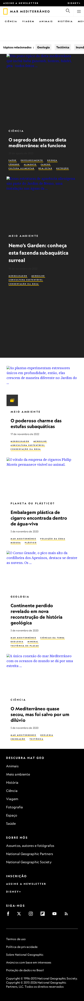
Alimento (30, 164)
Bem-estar (45, 168)
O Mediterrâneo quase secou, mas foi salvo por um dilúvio (40, 714)
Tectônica (62, 47)
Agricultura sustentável (26, 280)
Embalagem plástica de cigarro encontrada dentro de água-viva (39, 517)
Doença (52, 160)
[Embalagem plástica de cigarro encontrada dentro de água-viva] (42, 478)
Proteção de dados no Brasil (25, 970)
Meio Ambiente (24, 235)
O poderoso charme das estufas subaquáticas (36, 423)
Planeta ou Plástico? (33, 503)
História (65, 21)
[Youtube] (55, 915)
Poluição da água (52, 539)
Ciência (11, 21)
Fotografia (14, 807)
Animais (46, 21)
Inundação (18, 739)
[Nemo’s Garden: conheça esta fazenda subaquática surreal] (42, 203)
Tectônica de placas (25, 646)
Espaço (11, 815)
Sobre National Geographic (25, 954)
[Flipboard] (44, 915)
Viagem (28, 21)
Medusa (16, 543)
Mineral (33, 642)
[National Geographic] (5, 11)
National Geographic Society (29, 862)
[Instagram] (32, 915)
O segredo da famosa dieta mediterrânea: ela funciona (37, 142)
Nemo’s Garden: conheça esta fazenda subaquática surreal (38, 252)
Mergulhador (18, 276)
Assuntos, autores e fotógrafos (30, 846)
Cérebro (14, 164)
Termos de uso (16, 939)
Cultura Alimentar (21, 168)
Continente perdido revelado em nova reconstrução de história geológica (36, 614)
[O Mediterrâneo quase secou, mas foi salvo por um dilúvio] (42, 674)
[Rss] (67, 915)
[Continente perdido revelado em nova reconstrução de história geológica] (42, 571)
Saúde (13, 160)
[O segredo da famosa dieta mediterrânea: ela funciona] (42, 89)
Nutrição (62, 168)
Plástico (31, 543)
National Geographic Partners (29, 854)
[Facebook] (9, 915)
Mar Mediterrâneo (23, 539)
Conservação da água (24, 284)
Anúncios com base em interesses (28, 962)
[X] (20, 915)
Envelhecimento (32, 160)
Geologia (43, 47)
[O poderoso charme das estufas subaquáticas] (42, 386)
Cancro (46, 164)
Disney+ (74, 3)
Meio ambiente (18, 774)
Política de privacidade (22, 947)
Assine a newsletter (21, 3)
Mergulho (38, 276)
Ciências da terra (52, 638)
